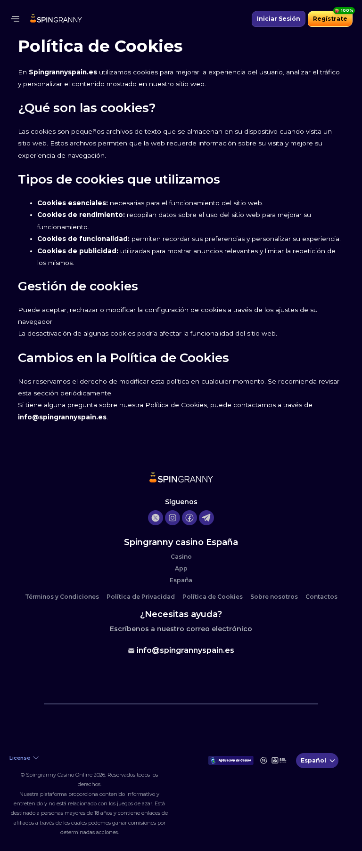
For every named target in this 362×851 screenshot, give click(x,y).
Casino (181, 556)
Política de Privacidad (141, 596)
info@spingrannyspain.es (185, 650)
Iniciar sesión (278, 18)
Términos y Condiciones (62, 596)
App (181, 568)
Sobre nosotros (274, 596)
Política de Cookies (212, 596)
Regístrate (330, 18)
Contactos (321, 596)
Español (313, 760)
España (181, 580)
